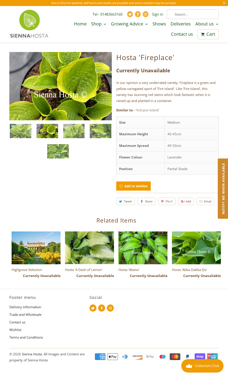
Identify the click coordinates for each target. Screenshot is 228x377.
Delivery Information (25, 307)
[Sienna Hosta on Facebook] (138, 14)
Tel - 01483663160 (107, 14)
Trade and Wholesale (25, 314)
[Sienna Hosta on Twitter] (130, 14)
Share (149, 201)
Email (207, 201)
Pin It (169, 201)
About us (205, 24)
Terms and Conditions (26, 337)
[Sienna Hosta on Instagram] (146, 14)
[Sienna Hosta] (29, 24)
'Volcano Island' (147, 110)
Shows (159, 24)
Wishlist (15, 329)
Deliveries (181, 24)
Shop (97, 24)
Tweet (128, 201)
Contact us (182, 34)
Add (188, 201)
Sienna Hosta (32, 354)
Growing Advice (127, 24)
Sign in (157, 14)
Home (80, 24)
